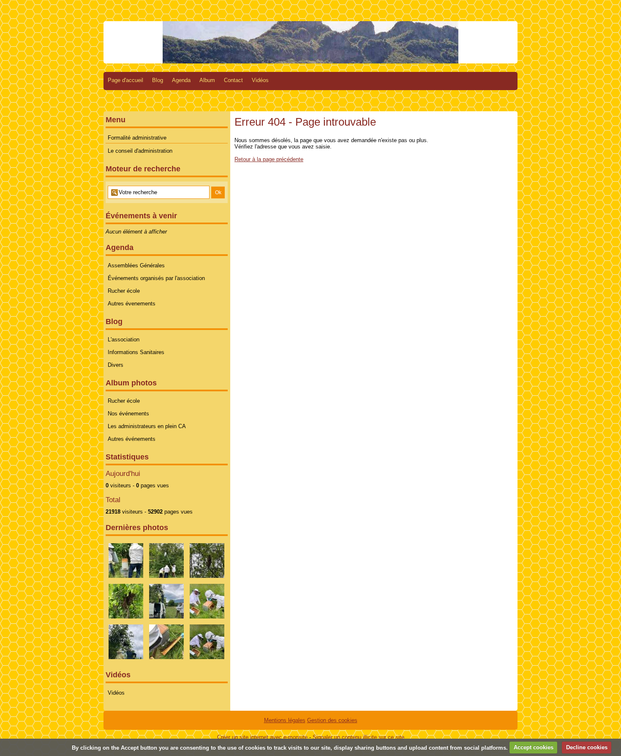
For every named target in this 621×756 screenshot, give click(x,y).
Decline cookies (586, 747)
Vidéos (260, 80)
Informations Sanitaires (136, 352)
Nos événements (128, 413)
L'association (123, 339)
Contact (233, 80)
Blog (157, 80)
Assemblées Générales (136, 265)
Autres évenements (131, 303)
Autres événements (131, 439)
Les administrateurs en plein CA (147, 426)
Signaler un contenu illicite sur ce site (358, 737)
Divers (115, 365)
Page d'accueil (125, 80)
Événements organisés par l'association (156, 278)
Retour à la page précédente (268, 159)
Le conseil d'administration (140, 151)
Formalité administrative (137, 138)
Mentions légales (284, 720)
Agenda (181, 80)
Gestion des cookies (332, 720)
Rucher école (124, 291)
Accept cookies (533, 747)
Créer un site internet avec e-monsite (262, 737)
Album (207, 80)
